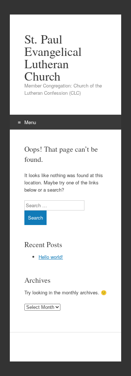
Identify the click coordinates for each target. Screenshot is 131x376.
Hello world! (51, 256)
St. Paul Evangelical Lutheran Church (53, 57)
